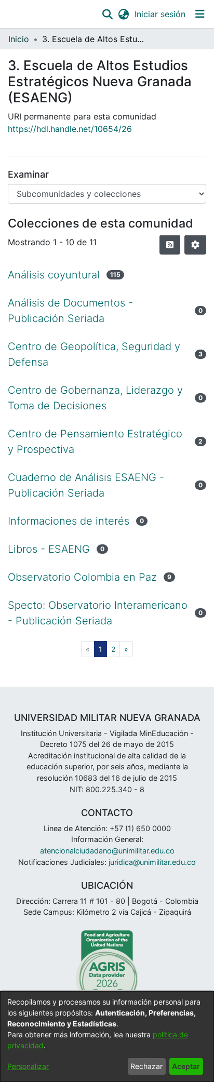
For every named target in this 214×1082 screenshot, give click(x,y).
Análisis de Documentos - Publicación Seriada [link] (70, 311)
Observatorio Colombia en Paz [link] (82, 577)
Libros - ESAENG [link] (49, 549)
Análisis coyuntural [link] (54, 275)
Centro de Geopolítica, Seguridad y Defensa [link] (94, 354)
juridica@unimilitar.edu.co (152, 862)
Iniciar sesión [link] (160, 14)
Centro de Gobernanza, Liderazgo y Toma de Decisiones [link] (95, 398)
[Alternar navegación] (199, 14)
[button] (107, 14)
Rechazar (146, 1066)
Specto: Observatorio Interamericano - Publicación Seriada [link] (98, 613)
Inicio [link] (18, 39)
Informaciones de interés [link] (68, 521)
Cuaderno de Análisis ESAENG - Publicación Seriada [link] (86, 485)
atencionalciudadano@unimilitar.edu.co (107, 850)
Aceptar (186, 1066)
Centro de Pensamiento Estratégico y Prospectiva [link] (95, 442)
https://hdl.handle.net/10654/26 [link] (70, 129)
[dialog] (107, 1036)
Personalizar (28, 1066)
